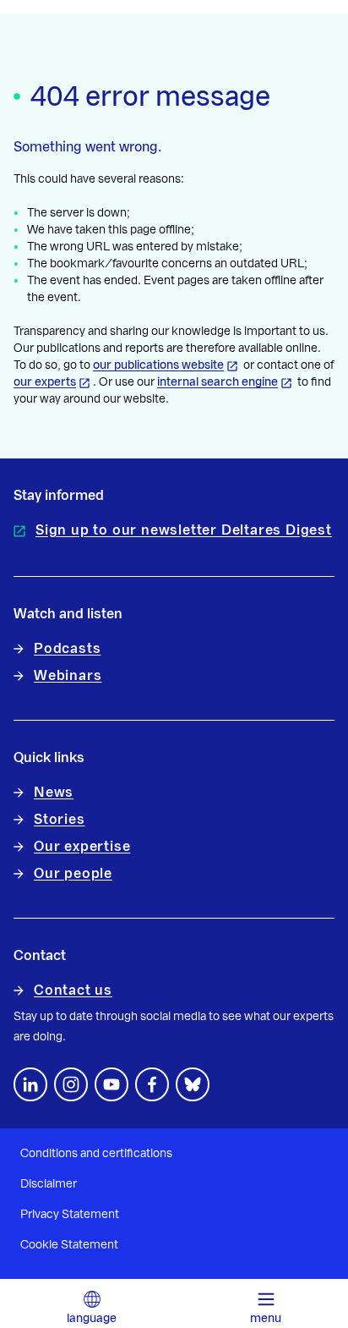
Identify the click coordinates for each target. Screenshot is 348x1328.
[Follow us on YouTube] (111, 1084)
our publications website (158, 365)
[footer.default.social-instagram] (71, 1084)
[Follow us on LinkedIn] (30, 1084)
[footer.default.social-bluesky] (192, 1084)
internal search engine (217, 382)
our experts (45, 382)
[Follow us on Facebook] (152, 1084)
